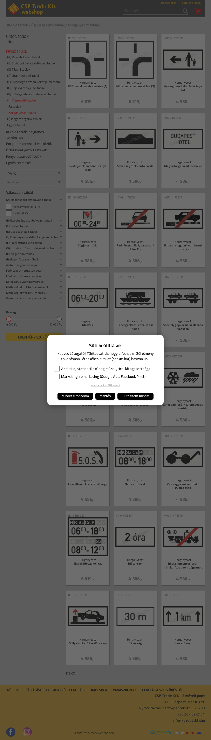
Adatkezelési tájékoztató (105, 385)
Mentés (105, 396)
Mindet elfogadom (75, 396)
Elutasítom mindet (135, 396)
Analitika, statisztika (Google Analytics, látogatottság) (105, 368)
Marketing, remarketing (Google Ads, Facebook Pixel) (103, 376)
